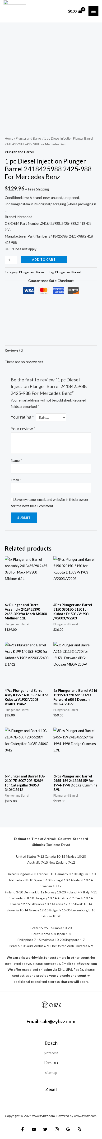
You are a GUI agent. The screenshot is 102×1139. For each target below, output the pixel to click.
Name (16, 461)
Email (16, 480)
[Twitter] (45, 1129)
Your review (23, 428)
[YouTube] (34, 1129)
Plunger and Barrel (29, 138)
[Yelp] (79, 1129)
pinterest (51, 1053)
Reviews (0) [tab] (14, 350)
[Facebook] (22, 1129)
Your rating (22, 417)
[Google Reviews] (68, 1129)
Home (9, 138)
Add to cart (44, 259)
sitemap (51, 1073)
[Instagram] (57, 1129)
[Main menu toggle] (93, 11)
